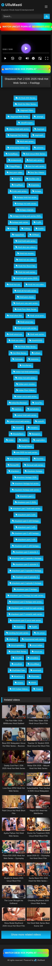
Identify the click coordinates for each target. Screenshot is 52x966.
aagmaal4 (39, 135)
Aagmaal (40, 129)
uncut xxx (38, 651)
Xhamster (35, 676)
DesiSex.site (34, 179)
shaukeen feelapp (34, 471)
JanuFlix (38, 403)
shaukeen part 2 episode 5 (26, 564)
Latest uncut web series (19, 421)
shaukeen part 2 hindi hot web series (26, 608)
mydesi (24, 440)
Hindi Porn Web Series (26, 309)
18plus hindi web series (19, 129)
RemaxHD (14, 465)
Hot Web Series (19, 353)
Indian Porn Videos (27, 390)
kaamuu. (18, 409)
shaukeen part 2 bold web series (26, 508)
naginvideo (40, 440)
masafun (34, 427)
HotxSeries (26, 365)
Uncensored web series (34, 639)
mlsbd (10, 440)
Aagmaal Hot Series (18, 135)
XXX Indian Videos (20, 689)
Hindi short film (15, 315)
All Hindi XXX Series (26, 98)
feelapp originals (26, 210)
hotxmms (34, 359)
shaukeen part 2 (26, 496)
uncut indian (37, 645)
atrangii (39, 116)
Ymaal (38, 689)
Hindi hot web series (26, 272)
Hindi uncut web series (26, 328)
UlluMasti (13, 4)
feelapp (38, 191)
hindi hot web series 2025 (26, 278)
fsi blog (13, 228)
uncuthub (18, 664)
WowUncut (18, 676)
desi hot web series (36, 166)
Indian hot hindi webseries (27, 372)
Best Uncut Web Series (35, 154)
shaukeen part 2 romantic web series (26, 614)
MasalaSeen (18, 434)
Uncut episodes (17, 645)
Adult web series (26, 141)
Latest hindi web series (26, 415)
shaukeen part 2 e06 (26, 539)
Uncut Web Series (18, 651)
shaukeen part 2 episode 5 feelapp (26, 571)
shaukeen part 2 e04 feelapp (26, 521)
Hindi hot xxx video (36, 284)
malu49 (40, 421)
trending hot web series (18, 633)
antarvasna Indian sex (19, 148)
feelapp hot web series (26, 203)
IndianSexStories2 (19, 403)
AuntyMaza (12, 154)
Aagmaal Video (26, 110)
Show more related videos (26, 934)
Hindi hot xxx (14, 284)
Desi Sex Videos (37, 172)
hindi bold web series (26, 241)
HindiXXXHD (37, 340)
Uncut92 (18, 658)
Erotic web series (19, 191)
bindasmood (16, 160)
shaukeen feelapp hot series (27, 483)
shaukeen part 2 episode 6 (26, 577)
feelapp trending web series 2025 (27, 216)
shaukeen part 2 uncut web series (26, 620)
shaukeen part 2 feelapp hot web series (26, 595)
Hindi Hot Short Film (26, 266)
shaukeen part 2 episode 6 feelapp (26, 583)
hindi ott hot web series (26, 291)
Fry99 (38, 222)
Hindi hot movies (27, 253)
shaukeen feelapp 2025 (27, 477)
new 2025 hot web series (26, 452)
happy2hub (19, 235)
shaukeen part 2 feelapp (26, 589)
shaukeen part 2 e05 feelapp (26, 533)
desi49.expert (27, 123)
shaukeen (15, 471)
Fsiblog (27, 228)
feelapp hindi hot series (26, 197)
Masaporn (36, 434)
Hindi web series (37, 334)
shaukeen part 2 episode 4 (26, 552)
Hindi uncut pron (37, 315)
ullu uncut (40, 633)
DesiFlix (17, 179)
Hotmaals (19, 359)
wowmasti (37, 670)
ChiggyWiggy (14, 166)
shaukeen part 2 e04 (26, 515)
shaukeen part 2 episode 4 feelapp (26, 558)
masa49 (18, 427)
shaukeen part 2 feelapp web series (26, 602)
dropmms (35, 185)
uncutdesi (34, 658)
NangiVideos (26, 446)
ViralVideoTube (18, 670)
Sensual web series (35, 465)
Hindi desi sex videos (26, 247)
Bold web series (35, 160)
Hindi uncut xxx (15, 334)
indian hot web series (26, 378)
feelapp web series (20, 222)
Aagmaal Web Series (19, 116)
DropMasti (18, 185)
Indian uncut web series (27, 396)
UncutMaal (34, 664)
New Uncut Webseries (19, 459)
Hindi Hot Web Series (27, 104)
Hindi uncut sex (26, 322)
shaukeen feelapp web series (26, 490)
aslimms (39, 148)
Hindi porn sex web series (26, 303)
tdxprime (20, 627)
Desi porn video (15, 172)
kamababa (34, 409)
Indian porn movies (27, 384)
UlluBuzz (12, 639)
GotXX (40, 228)
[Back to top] (44, 958)
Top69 (34, 627)
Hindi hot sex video (27, 260)
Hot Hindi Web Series (27, 347)
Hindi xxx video (17, 340)
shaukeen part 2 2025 (26, 502)
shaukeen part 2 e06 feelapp (26, 546)
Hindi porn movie (26, 297)
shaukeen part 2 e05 (26, 527)
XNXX (33, 683)
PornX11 (39, 459)
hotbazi (37, 353)
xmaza (20, 683)
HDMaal (35, 235)
